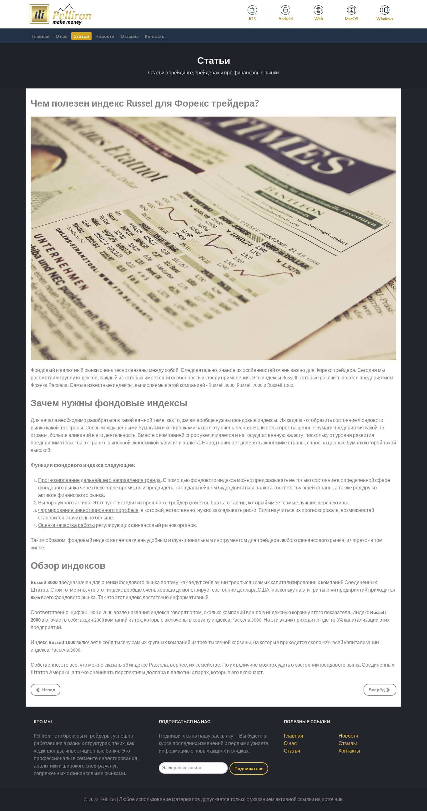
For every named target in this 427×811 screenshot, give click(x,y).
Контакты (349, 751)
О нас (290, 743)
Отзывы (348, 743)
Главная (293, 736)
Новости (348, 736)
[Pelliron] (60, 14)
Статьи (292, 751)
